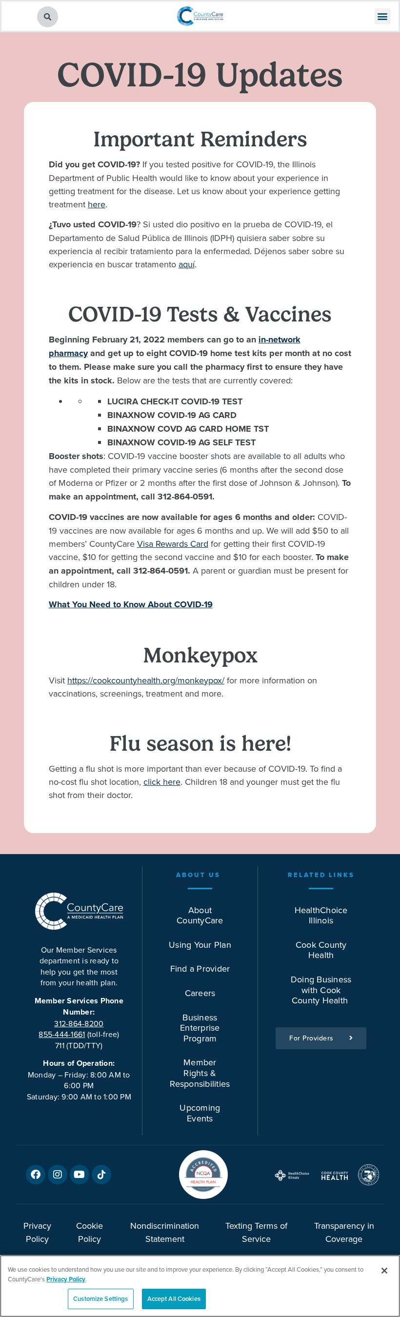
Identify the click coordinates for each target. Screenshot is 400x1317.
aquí (187, 264)
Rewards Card (182, 544)
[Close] (384, 1270)
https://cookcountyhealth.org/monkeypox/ (145, 680)
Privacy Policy (65, 1279)
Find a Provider (200, 968)
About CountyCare (200, 915)
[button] (383, 16)
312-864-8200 (78, 1023)
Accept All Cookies (173, 1298)
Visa (146, 544)
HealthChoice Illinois (321, 915)
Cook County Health (321, 949)
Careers (200, 993)
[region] (200, 1286)
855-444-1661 (62, 1034)
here (96, 204)
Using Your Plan (200, 944)
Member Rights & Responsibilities (200, 1072)
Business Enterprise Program (200, 1027)
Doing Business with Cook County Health (321, 989)
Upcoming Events (200, 1112)
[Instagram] (57, 1174)
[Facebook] (35, 1174)
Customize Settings (100, 1298)
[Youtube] (79, 1174)
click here (161, 782)
